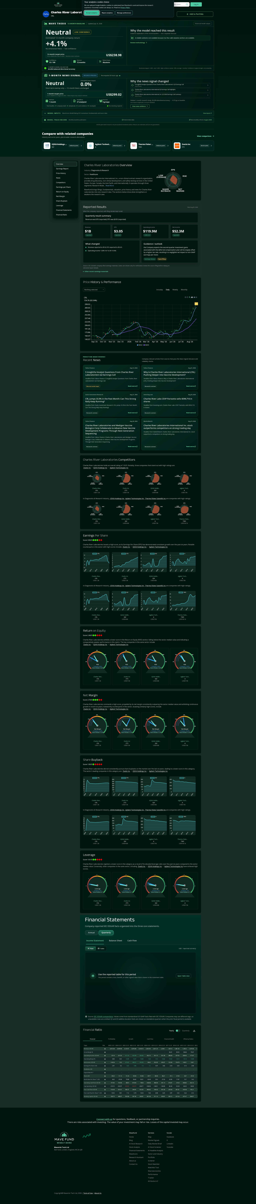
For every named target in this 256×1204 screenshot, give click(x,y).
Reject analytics (107, 13)
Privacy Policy (125, 7)
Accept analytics (91, 13)
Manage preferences (124, 13)
